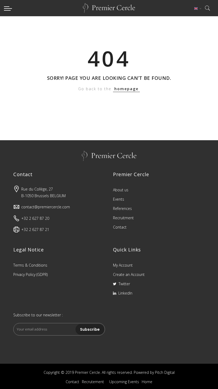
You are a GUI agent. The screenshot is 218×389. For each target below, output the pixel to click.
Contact (120, 227)
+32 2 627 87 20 (35, 218)
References (122, 208)
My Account (123, 265)
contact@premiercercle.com (45, 206)
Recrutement (93, 381)
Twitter (124, 283)
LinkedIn (124, 293)
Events (118, 199)
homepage (126, 88)
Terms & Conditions (30, 265)
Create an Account (129, 274)
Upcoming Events (124, 381)
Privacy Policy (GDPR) (30, 274)
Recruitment (123, 217)
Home (147, 381)
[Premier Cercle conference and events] (109, 8)
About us (120, 189)
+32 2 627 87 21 (35, 229)
